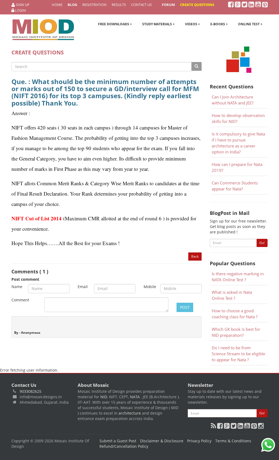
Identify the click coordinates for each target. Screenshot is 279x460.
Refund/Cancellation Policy (123, 446)
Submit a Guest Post (117, 440)
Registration (94, 4)
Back (195, 256)
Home (57, 4)
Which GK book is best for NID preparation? (236, 332)
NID (103, 396)
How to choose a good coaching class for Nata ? (234, 314)
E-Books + (219, 24)
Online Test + (250, 24)
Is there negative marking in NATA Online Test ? (238, 277)
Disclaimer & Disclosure (161, 440)
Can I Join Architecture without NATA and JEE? (232, 100)
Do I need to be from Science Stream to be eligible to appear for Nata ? (238, 354)
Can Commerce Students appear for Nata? (235, 186)
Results (119, 4)
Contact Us (141, 4)
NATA (135, 396)
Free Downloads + (115, 24)
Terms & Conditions (233, 440)
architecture (130, 413)
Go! (262, 242)
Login (20, 10)
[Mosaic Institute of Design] (43, 29)
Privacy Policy (199, 440)
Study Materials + (158, 24)
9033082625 (30, 391)
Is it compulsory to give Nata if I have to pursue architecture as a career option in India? (238, 143)
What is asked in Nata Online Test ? (232, 295)
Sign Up (22, 4)
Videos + (192, 24)
